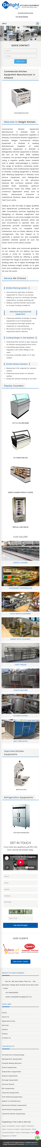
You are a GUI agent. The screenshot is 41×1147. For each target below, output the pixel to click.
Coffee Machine (33, 789)
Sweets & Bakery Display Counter (20, 492)
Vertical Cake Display (20, 527)
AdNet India (28, 1144)
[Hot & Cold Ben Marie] (20, 406)
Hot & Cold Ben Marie (20, 423)
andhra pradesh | (25, 1129)
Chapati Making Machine (11, 1063)
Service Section (8, 1084)
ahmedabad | (11, 1126)
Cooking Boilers (20, 716)
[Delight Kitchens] (20, 5)
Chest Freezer (20, 665)
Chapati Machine (20, 690)
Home (4, 1013)
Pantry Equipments (9, 1067)
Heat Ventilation (21, 741)
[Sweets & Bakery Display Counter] (20, 475)
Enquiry (5, 1034)
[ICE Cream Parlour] (20, 440)
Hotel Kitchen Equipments (12, 1110)
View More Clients (20, 962)
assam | (18, 1132)
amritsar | (17, 1129)
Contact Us (6, 1038)
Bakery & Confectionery (11, 1101)
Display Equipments (10, 1076)
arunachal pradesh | (8, 1132)
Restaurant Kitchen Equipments (14, 1105)
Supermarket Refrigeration (20, 588)
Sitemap (35, 1144)
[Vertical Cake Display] (20, 510)
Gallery (5, 1029)
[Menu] (37, 23)
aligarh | (23, 1126)
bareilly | (34, 1132)
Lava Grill (32, 113)
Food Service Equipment (20, 614)
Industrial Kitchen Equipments (13, 1114)
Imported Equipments (10, 1093)
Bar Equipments (8, 1088)
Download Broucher (25, 13)
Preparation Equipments (11, 1072)
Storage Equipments (10, 1080)
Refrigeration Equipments (12, 1059)
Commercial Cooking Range (13, 1055)
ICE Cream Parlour (20, 458)
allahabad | (30, 1126)
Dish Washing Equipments (12, 1097)
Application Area (8, 1021)
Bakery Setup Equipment (21, 639)
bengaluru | (6, 1136)
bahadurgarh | (26, 1132)
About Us (5, 1017)
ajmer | (18, 1126)
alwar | (4, 1129)
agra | (4, 1126)
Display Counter (21, 563)
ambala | (10, 1129)
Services (5, 1025)
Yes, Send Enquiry (20, 925)
